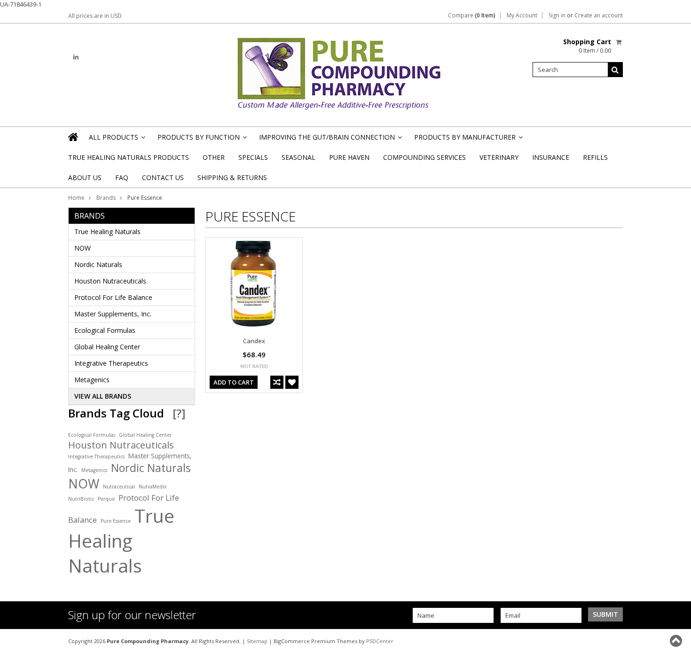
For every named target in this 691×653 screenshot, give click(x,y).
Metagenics (92, 379)
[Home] (73, 136)
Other (214, 157)
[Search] (615, 69)
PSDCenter (379, 641)
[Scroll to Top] (677, 641)
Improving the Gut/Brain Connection (329, 140)
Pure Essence (116, 521)
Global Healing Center (107, 346)
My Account (522, 15)
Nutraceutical (119, 486)
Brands (106, 198)
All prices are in (95, 16)
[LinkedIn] (76, 57)
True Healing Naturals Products (128, 157)
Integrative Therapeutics (111, 363)
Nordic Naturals (98, 264)
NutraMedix (152, 486)
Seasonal (298, 157)
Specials (253, 157)
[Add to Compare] (276, 382)
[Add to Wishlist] (291, 382)
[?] (179, 413)
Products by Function (201, 140)
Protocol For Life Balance (113, 297)
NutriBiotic (81, 499)
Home (76, 198)
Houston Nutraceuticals (110, 280)
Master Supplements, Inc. (112, 313)
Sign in (557, 15)
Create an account (598, 15)
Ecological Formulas (104, 330)
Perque (106, 499)
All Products (116, 140)
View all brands (102, 396)
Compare (471, 15)
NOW (82, 248)
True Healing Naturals (107, 231)
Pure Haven (349, 157)
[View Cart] (619, 42)
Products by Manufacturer (467, 140)
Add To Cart (233, 382)
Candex (254, 341)
